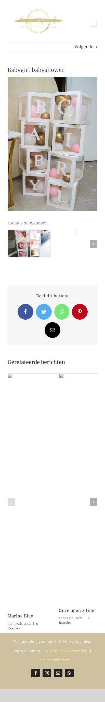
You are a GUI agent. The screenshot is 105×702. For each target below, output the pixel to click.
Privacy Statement (53, 660)
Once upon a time (77, 610)
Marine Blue (20, 616)
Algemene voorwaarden (66, 651)
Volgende (83, 46)
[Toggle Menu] (93, 24)
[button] (11, 244)
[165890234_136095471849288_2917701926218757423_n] (29, 232)
